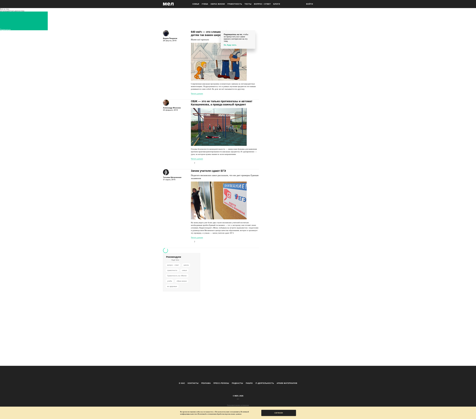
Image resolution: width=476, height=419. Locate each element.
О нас (182, 383)
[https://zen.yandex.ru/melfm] (224, 374)
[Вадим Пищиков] (166, 33)
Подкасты (237, 383)
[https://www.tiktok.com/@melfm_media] (238, 374)
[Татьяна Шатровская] (166, 172)
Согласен (278, 413)
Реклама (206, 383)
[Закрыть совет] (253, 32)
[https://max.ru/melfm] (258, 374)
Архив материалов (287, 383)
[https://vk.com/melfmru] (231, 374)
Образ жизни (218, 4)
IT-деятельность (264, 383)
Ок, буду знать (230, 45)
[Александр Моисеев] (166, 103)
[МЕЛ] (168, 4)
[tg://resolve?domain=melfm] (217, 374)
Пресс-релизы (221, 383)
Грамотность (234, 4)
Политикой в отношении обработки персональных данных (220, 414)
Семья (195, 4)
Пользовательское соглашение (238, 405)
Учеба (205, 4)
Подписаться (5, 29)
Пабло (249, 383)
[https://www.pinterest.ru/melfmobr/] (245, 374)
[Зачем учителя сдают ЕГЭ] (219, 200)
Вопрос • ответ (262, 4)
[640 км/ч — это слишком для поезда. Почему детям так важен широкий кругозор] (219, 62)
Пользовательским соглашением (227, 412)
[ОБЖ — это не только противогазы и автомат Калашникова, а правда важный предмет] (219, 127)
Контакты (193, 383)
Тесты (248, 4)
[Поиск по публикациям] (301, 4)
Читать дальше (197, 93)
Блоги (276, 4)
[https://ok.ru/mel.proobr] (252, 374)
